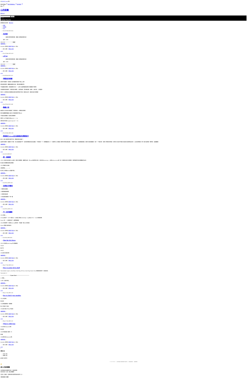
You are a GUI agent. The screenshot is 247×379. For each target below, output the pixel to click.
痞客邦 (10, 46)
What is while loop (9, 324)
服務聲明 (135, 361)
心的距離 (5, 10)
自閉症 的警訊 (8, 186)
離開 (7, 376)
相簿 (4, 25)
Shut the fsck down (9, 240)
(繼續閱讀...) (3, 43)
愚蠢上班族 (11, 49)
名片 (4, 28)
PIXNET (113, 361)
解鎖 (14, 42)
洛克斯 (5, 34)
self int (5, 56)
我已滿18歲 (3, 376)
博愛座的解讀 (7, 78)
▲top (2, 51)
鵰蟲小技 (6, 107)
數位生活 (11, 22)
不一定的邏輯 (7, 212)
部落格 (4, 27)
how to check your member (12, 295)
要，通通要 (7, 157)
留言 (13, 46)
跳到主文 (3, 13)
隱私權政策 (131, 361)
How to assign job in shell (11, 268)
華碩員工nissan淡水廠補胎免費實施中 (16, 136)
